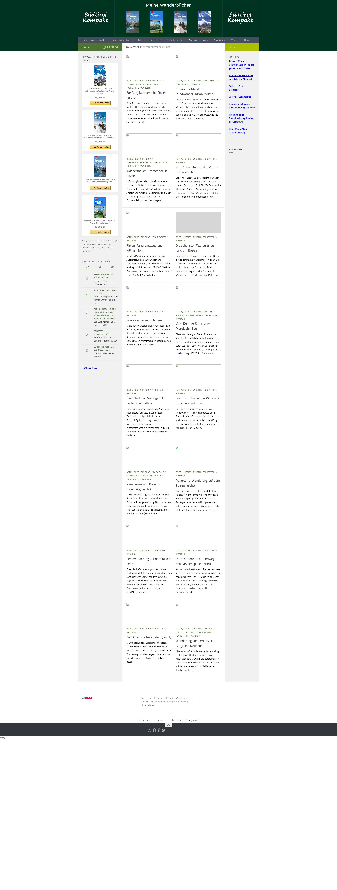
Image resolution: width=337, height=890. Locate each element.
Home (84, 40)
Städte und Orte (158, 162)
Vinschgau (111, 290)
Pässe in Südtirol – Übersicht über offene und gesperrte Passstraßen (241, 65)
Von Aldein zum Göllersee (144, 320)
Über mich (176, 720)
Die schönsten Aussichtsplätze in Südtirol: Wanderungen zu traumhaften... (100, 136)
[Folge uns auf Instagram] (104, 47)
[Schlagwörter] (112, 267)
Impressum (160, 720)
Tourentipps (132, 88)
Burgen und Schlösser (104, 312)
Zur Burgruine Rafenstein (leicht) (148, 637)
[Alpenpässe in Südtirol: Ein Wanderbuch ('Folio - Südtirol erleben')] (100, 207)
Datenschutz (144, 720)
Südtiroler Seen (101, 277)
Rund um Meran (211, 80)
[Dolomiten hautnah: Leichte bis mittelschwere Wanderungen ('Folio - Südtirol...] (100, 75)
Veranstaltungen (102, 334)
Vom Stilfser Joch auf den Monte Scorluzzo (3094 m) (106, 299)
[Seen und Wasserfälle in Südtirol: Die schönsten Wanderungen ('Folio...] (100, 166)
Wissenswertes (98, 40)
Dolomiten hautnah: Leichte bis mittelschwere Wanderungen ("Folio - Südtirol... (100, 91)
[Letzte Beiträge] (88, 267)
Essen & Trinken (175, 40)
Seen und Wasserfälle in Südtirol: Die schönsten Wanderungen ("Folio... (100, 180)
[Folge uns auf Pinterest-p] (112, 47)
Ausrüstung (219, 40)
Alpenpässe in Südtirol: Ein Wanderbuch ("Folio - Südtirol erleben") (100, 221)
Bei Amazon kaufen (101, 103)
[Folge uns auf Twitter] (116, 47)
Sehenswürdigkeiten (122, 40)
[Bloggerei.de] (87, 698)
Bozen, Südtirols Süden (138, 80)
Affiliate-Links (90, 368)
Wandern (192, 40)
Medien (234, 40)
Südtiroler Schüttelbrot (240, 97)
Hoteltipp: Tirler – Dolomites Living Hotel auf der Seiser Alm (241, 118)
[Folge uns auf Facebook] (108, 47)
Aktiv (205, 40)
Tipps (140, 40)
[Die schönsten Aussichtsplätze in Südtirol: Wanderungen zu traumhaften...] (100, 122)
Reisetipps (98, 331)
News (247, 40)
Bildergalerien (192, 720)
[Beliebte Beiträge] (100, 267)
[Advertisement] (242, 194)
